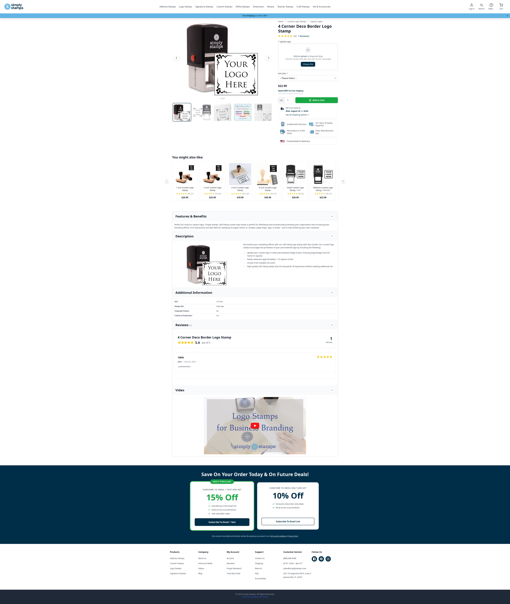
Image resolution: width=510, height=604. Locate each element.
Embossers (258, 6)
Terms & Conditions (251, 597)
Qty (281, 100)
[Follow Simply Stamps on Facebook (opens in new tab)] (314, 559)
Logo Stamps (185, 6)
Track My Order (233, 573)
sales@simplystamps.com (294, 568)
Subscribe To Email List (288, 521)
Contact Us (260, 558)
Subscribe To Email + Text (222, 522)
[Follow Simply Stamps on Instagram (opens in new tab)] (328, 559)
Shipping (259, 563)
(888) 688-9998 (289, 558)
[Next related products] (343, 181)
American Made (205, 563)
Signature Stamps (204, 6)
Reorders (231, 563)
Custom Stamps (224, 6)
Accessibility (260, 578)
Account (230, 558)
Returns (258, 568)
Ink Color (283, 73)
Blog (200, 573)
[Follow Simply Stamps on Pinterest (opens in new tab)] (321, 559)
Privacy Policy (293, 536)
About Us (202, 558)
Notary (270, 6)
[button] (176, 58)
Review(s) (303, 36)
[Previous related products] (167, 181)
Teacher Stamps (285, 6)
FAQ (257, 573)
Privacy (265, 597)
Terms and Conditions (278, 536)
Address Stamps (168, 6)
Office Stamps (243, 6)
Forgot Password (234, 568)
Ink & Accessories (322, 6)
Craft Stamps (303, 6)
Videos (201, 568)
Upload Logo (284, 41)
